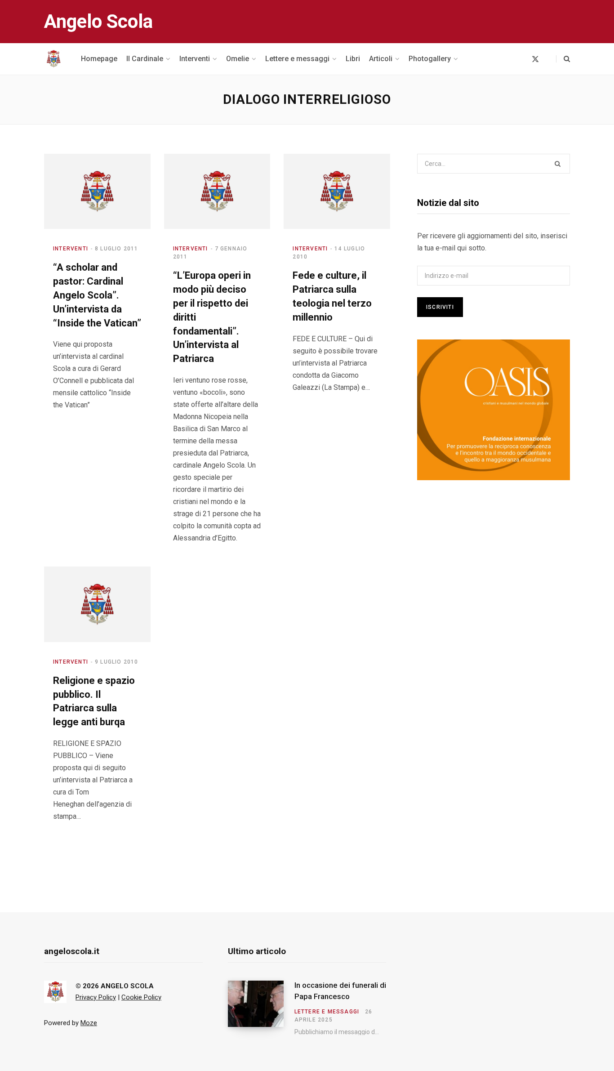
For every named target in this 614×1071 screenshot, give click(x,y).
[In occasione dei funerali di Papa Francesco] (261, 1008)
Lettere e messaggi (327, 1012)
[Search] (563, 58)
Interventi (70, 248)
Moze (88, 1023)
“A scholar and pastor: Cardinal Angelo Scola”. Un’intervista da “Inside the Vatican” (97, 295)
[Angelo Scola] (53, 58)
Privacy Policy (96, 997)
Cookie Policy (141, 997)
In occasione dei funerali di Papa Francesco (340, 991)
